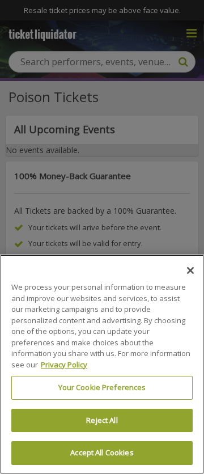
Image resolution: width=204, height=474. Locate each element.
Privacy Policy (64, 364)
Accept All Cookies (101, 452)
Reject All (101, 420)
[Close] (190, 270)
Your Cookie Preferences (102, 387)
